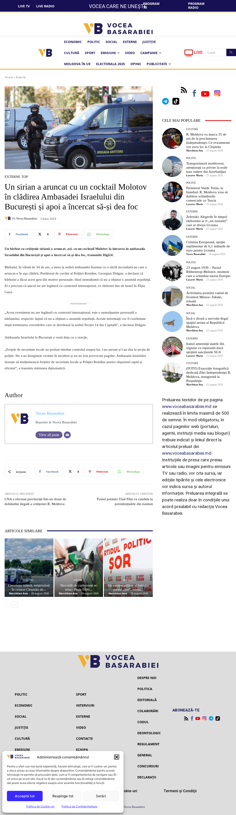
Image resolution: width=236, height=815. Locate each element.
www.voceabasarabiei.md (186, 406)
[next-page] (15, 604)
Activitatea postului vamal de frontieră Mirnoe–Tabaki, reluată (207, 297)
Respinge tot (63, 796)
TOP (24, 177)
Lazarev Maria (194, 175)
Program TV (151, 5)
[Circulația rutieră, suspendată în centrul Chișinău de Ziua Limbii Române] (29, 567)
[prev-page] (7, 604)
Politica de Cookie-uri (40, 806)
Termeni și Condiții (180, 791)
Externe (21, 77)
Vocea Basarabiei (26, 218)
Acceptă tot (25, 796)
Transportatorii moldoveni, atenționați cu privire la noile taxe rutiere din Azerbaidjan (206, 167)
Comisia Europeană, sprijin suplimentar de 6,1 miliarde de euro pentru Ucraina (208, 246)
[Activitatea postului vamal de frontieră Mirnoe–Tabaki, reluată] (172, 296)
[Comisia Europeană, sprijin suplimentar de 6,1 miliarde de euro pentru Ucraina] (172, 245)
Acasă (9, 77)
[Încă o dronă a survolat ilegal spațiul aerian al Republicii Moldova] (172, 321)
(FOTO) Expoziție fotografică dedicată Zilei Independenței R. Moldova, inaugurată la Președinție (208, 375)
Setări (101, 796)
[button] (116, 757)
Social (78, 580)
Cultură (192, 129)
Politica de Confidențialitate (79, 806)
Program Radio (196, 5)
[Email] (67, 434)
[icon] (189, 54)
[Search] (231, 52)
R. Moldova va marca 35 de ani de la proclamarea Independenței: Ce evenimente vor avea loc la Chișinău (208, 141)
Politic (28, 580)
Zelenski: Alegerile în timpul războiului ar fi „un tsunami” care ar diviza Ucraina (206, 221)
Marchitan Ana (18, 593)
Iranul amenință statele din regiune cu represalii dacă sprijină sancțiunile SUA (205, 348)
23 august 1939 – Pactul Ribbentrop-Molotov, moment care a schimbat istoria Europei (208, 272)
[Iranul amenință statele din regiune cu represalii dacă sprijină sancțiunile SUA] (172, 347)
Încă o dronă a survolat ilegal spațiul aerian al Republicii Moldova (207, 323)
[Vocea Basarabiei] (8, 218)
